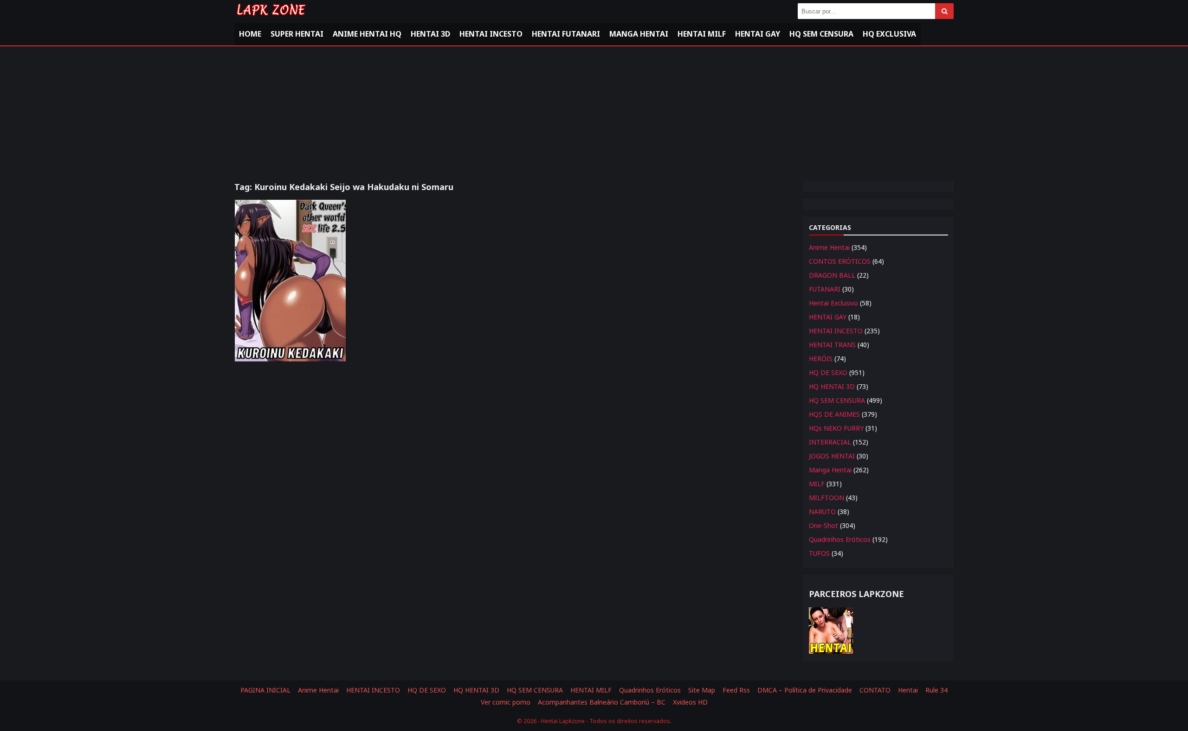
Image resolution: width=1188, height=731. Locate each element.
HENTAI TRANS (832, 344)
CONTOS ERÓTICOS (840, 261)
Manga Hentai (638, 34)
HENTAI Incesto (491, 34)
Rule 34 (936, 690)
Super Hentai (297, 34)
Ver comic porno (505, 702)
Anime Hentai (829, 247)
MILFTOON (826, 497)
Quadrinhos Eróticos (840, 539)
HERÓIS (821, 358)
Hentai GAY (757, 34)
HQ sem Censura (821, 34)
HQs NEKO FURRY (836, 428)
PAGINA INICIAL (265, 690)
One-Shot (823, 525)
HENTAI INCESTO (836, 330)
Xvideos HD (690, 702)
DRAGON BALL (832, 275)
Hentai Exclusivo (833, 303)
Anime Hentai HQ (367, 34)
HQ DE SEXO (828, 372)
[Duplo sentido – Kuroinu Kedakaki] (290, 281)
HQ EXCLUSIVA (889, 34)
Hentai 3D (430, 34)
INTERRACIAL (830, 442)
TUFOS (819, 553)
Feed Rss (736, 690)
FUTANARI (824, 289)
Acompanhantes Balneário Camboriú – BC (601, 702)
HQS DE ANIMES (834, 414)
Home (250, 34)
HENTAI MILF (702, 34)
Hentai (908, 690)
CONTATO (875, 690)
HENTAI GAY (827, 316)
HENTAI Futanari (566, 34)
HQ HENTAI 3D (832, 386)
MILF (817, 483)
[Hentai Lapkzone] (270, 17)
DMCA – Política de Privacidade (804, 690)
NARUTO (822, 511)
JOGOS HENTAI (832, 455)
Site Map (701, 690)
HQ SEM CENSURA (837, 400)
